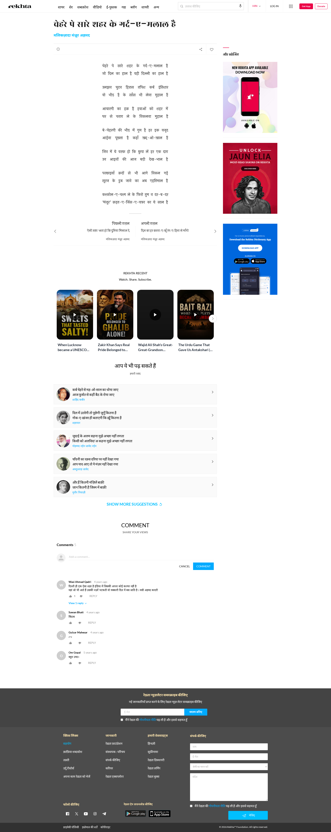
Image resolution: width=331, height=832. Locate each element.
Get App (306, 6)
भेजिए (252, 815)
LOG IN (274, 6)
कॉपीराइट (105, 827)
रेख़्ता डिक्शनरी (156, 760)
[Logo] (20, 7)
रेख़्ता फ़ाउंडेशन (114, 743)
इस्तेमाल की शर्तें (89, 827)
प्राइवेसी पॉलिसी (71, 827)
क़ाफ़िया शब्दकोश (72, 751)
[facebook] (67, 814)
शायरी (145, 7)
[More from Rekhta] (290, 6)
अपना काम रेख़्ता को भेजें (76, 776)
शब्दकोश (82, 7)
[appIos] (159, 813)
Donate (321, 6)
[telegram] (104, 814)
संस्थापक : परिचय (115, 751)
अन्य (156, 7)
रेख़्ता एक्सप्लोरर (115, 776)
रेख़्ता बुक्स (153, 776)
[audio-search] (240, 6)
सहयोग (67, 743)
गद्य (124, 7)
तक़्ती (66, 760)
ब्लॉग (133, 7)
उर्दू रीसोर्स (68, 768)
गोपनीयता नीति (147, 719)
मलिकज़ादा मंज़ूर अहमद (72, 36)
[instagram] (95, 814)
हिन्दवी (151, 743)
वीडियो (97, 7)
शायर (61, 7)
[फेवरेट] (211, 49)
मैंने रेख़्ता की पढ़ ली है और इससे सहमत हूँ (156, 719)
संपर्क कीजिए (113, 760)
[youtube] (86, 814)
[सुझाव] (58, 49)
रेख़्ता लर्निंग (154, 768)
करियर (109, 768)
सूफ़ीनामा (153, 751)
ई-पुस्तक (111, 7)
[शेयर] (200, 49)
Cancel (184, 566)
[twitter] (77, 814)
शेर (71, 7)
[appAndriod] (135, 813)
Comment (203, 566)
